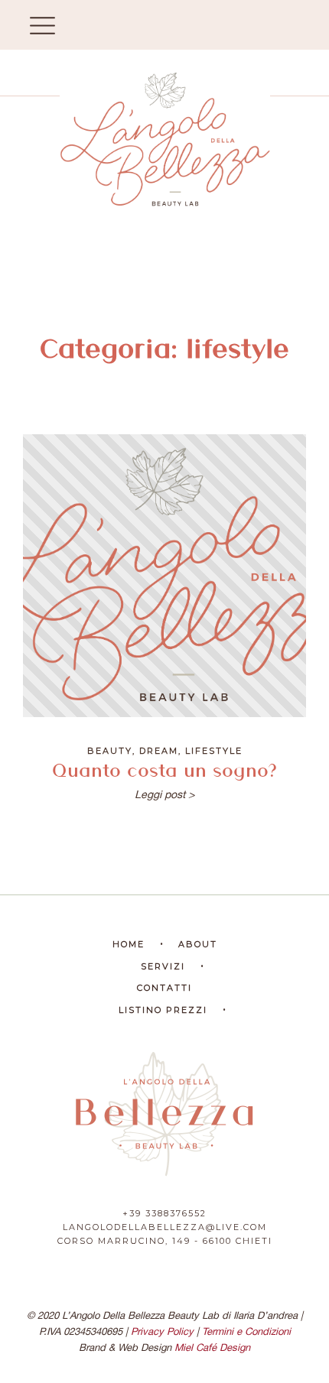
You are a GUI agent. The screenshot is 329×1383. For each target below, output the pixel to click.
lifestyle (214, 750)
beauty (109, 750)
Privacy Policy (162, 1331)
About (197, 944)
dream (158, 750)
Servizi (163, 966)
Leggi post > (164, 794)
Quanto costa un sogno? (164, 769)
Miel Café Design (212, 1347)
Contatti (164, 987)
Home (128, 944)
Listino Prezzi (163, 1010)
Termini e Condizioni (246, 1331)
